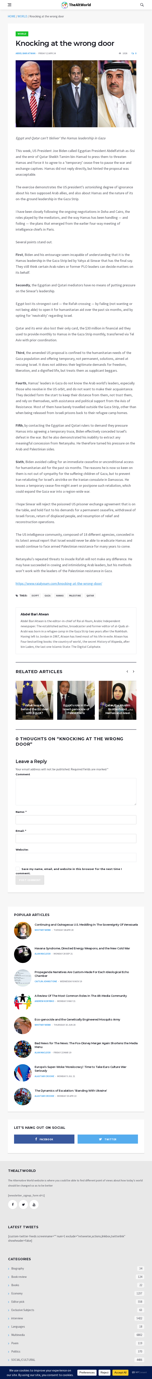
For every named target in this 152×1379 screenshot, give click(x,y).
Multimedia (18, 1335)
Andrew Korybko (44, 1001)
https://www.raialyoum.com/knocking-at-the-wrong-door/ (59, 583)
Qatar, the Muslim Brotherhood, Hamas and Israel (117, 709)
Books (15, 1285)
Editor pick (17, 1302)
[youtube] (34, 1204)
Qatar (90, 595)
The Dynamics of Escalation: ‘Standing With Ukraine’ (71, 1090)
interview (17, 1318)
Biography (17, 1268)
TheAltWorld (79, 4)
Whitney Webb (43, 929)
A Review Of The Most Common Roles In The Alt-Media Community (81, 996)
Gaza (47, 595)
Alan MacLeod (43, 953)
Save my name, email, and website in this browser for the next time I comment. (69, 871)
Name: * (21, 811)
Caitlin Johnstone (46, 981)
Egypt (35, 595)
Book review (19, 1277)
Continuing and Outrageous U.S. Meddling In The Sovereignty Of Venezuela (86, 924)
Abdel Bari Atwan (25, 53)
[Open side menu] (9, 5)
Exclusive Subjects (22, 1310)
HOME (11, 16)
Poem (14, 1343)
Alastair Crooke (44, 1076)
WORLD (22, 16)
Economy (17, 1293)
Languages (18, 1326)
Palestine (75, 595)
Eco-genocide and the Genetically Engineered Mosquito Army (77, 1019)
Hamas (60, 595)
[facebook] (12, 1204)
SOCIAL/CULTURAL (23, 1360)
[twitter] (23, 1204)
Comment (23, 774)
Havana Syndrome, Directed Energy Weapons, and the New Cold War (82, 948)
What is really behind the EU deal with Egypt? (34, 709)
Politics (15, 1351)
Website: (22, 849)
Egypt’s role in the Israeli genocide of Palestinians (76, 709)
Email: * (21, 830)
